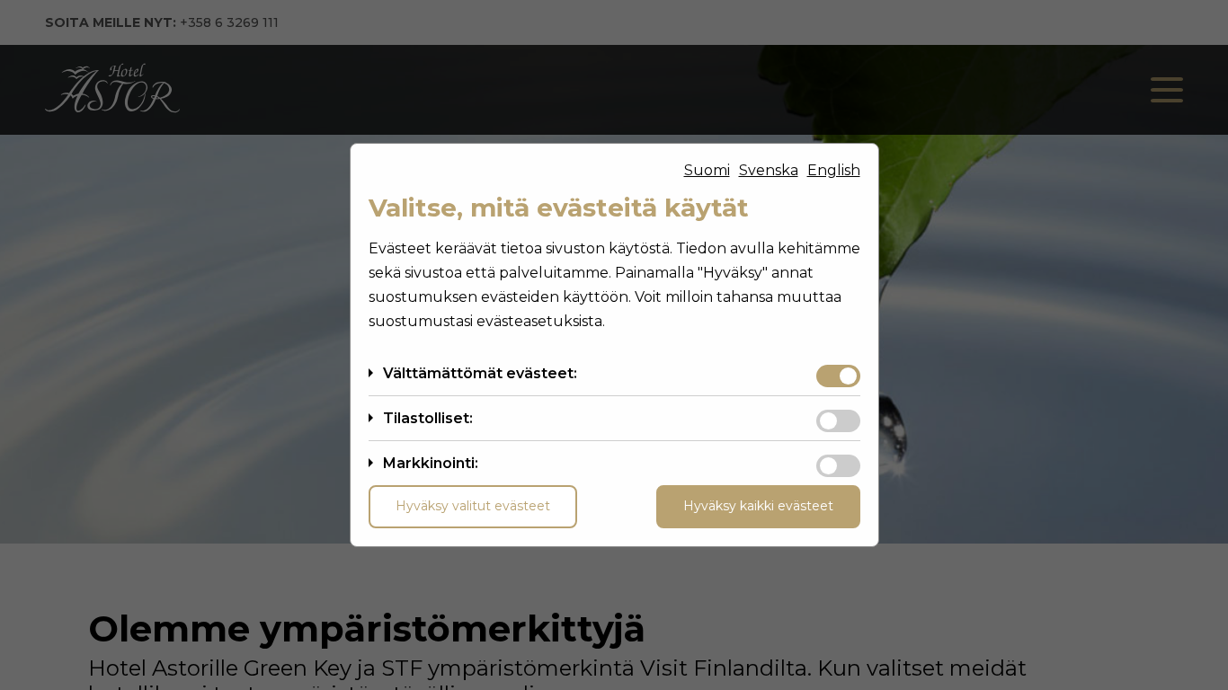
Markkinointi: (430, 463)
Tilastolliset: (428, 418)
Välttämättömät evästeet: (480, 373)
